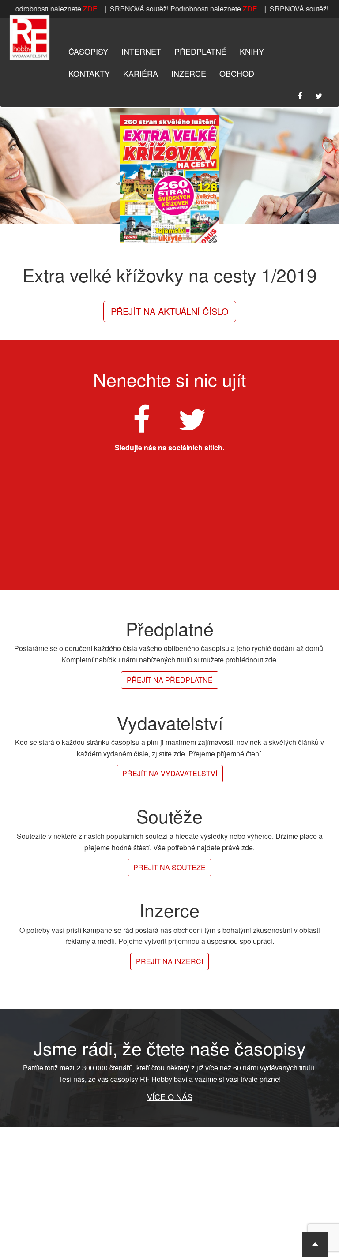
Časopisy (88, 51)
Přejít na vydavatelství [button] (169, 773)
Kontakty (89, 73)
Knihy (252, 51)
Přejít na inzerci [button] (169, 961)
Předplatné (200, 51)
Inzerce (188, 73)
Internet (141, 51)
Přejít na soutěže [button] (169, 867)
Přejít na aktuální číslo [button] (170, 311)
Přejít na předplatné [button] (170, 680)
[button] (315, 1244)
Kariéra (140, 73)
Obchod (236, 73)
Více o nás (169, 1096)
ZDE (86, 9)
